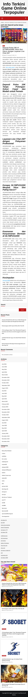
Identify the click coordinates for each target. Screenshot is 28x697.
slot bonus (3, 540)
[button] (2, 18)
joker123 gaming (5, 527)
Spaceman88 (5, 511)
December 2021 (6, 441)
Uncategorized (5, 516)
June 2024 (4, 425)
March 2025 (5, 401)
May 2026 (4, 369)
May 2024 (4, 428)
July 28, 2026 (9, 610)
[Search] (26, 18)
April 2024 (4, 430)
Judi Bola (4, 456)
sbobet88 (4, 478)
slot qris (4, 494)
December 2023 (6, 436)
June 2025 (4, 393)
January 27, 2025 (11, 55)
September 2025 (6, 385)
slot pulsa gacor (10, 67)
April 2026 (4, 372)
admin (5, 55)
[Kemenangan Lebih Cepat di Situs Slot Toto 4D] (14, 598)
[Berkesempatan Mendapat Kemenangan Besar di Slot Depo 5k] (14, 674)
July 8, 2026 (9, 662)
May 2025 (4, 396)
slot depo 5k (4, 520)
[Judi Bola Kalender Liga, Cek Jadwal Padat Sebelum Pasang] (14, 648)
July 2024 (4, 422)
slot (2, 552)
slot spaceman (4, 538)
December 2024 (6, 409)
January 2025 (5, 406)
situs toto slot (4, 545)
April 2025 (4, 398)
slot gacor (4, 491)
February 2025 (5, 404)
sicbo (3, 480)
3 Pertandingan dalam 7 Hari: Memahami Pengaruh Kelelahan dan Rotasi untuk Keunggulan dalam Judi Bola (14, 331)
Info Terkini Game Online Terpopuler (14, 8)
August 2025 (5, 388)
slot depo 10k (4, 532)
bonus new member (5, 525)
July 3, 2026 (9, 687)
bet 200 (3, 522)
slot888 (4, 505)
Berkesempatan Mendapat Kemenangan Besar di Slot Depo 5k (13, 344)
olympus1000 (6, 280)
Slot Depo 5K (5, 489)
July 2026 (4, 364)
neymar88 (4, 464)
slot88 (3, 502)
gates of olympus (5, 543)
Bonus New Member (6, 450)
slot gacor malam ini (5, 550)
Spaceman (4, 508)
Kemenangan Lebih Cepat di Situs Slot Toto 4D (13, 325)
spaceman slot (4, 555)
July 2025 (4, 390)
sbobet (3, 472)
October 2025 (5, 382)
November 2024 (6, 412)
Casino (3, 453)
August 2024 (5, 420)
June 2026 (4, 366)
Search (3, 304)
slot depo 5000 (4, 557)
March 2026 (5, 374)
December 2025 (6, 377)
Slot (3, 45)
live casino (4, 459)
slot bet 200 (5, 486)
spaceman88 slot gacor (7, 513)
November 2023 (6, 438)
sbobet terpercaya (6, 475)
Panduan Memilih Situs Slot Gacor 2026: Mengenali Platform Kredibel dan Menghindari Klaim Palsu (14, 320)
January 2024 (5, 433)
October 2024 (5, 414)
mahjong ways (4, 535)
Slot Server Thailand (7, 497)
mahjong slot (5, 461)
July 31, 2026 (9, 586)
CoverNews (20, 693)
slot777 (4, 500)
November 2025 (6, 380)
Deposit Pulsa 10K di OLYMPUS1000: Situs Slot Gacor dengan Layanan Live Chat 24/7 (13, 50)
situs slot (3, 548)
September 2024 (6, 417)
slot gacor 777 (4, 530)
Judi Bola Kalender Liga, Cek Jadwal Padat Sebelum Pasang (14, 338)
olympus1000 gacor (6, 469)
